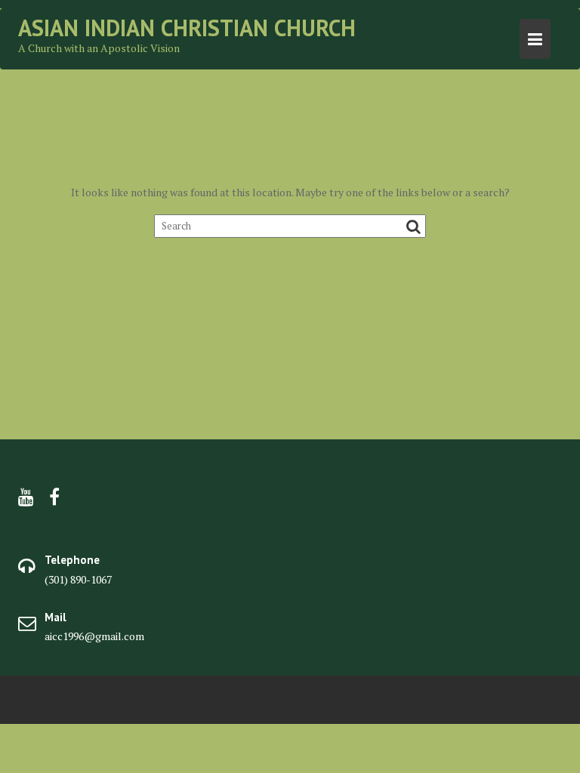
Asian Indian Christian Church (187, 27)
